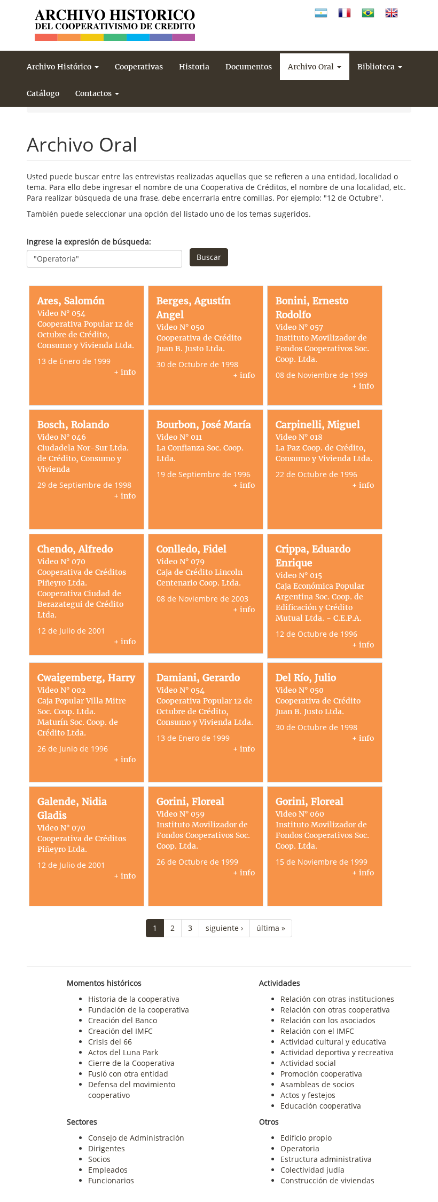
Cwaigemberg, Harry (86, 678)
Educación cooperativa (320, 1106)
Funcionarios (111, 1180)
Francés (344, 13)
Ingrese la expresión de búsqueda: (89, 241)
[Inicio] (115, 25)
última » (270, 928)
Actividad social (308, 1063)
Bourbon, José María (204, 425)
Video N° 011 (179, 437)
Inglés (391, 13)
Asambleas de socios (317, 1084)
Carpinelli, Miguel (318, 425)
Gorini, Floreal (190, 802)
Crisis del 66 (110, 1042)
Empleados (108, 1170)
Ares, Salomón (71, 301)
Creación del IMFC (120, 1031)
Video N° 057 (299, 327)
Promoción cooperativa (321, 1074)
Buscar (209, 257)
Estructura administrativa (326, 1159)
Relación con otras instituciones (337, 999)
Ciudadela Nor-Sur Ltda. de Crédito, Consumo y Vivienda (83, 458)
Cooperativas (139, 67)
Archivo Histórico (60, 67)
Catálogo (43, 93)
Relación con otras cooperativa (335, 1010)
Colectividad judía (312, 1170)
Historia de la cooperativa (133, 999)
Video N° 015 (299, 575)
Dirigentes (106, 1148)
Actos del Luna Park (123, 1052)
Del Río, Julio (306, 678)
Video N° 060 (300, 814)
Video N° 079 (181, 561)
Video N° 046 (61, 437)
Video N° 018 (299, 437)
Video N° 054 (61, 313)
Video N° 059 (181, 814)
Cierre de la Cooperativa (131, 1063)
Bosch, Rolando (73, 425)
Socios (99, 1159)
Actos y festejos (307, 1095)
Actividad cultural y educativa (333, 1042)
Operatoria (299, 1148)
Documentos (248, 67)
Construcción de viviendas (327, 1180)
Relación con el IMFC (317, 1031)
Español (321, 13)
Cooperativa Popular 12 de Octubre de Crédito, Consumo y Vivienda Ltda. (85, 334)
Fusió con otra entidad (128, 1074)
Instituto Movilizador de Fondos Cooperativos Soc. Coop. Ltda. (322, 348)
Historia (194, 67)
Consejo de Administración (136, 1138)
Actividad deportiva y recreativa (337, 1052)
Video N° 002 (61, 690)
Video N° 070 (61, 561)
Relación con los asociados (328, 1020)
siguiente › (224, 928)
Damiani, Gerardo (198, 678)
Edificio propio (306, 1138)
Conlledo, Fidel (191, 549)
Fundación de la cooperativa (138, 1010)
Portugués (368, 13)
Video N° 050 (181, 327)
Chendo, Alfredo (75, 549)
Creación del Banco (122, 1020)
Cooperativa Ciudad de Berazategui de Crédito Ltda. (80, 604)
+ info (125, 372)
